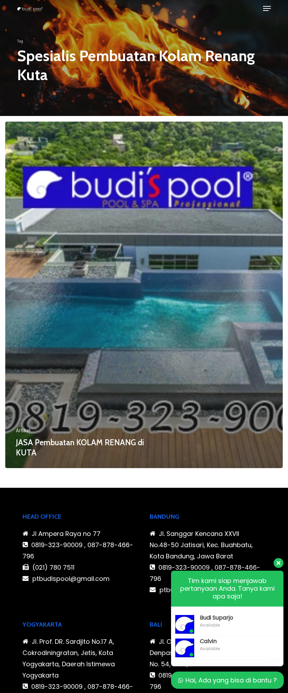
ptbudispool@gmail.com (71, 578)
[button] (267, 8)
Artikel (23, 430)
